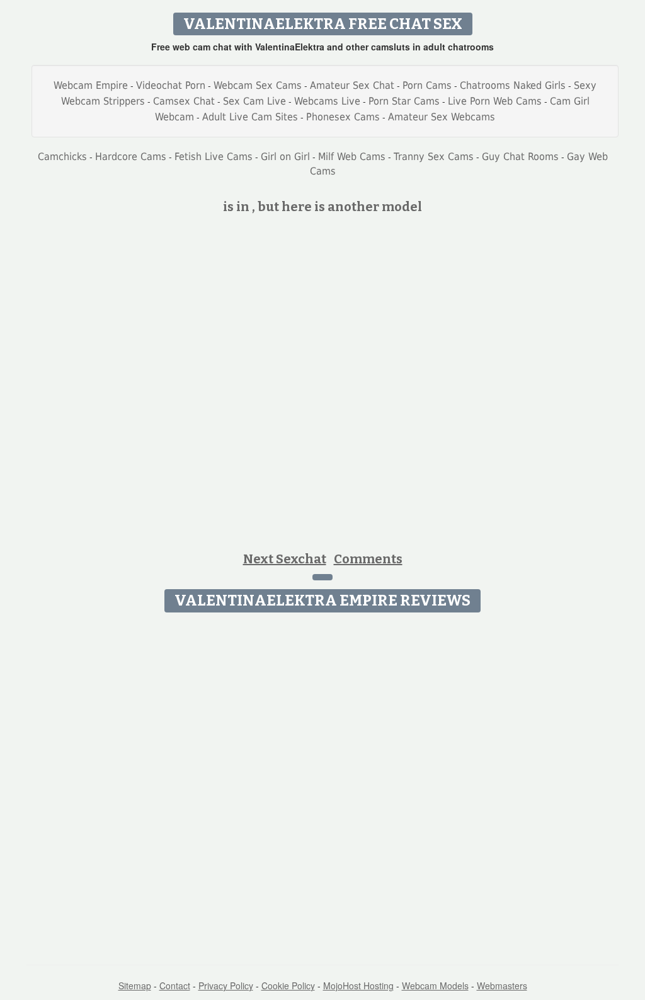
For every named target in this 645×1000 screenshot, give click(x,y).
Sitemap (134, 985)
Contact (174, 985)
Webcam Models (435, 985)
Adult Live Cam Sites (250, 117)
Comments (368, 558)
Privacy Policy (225, 985)
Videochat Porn (170, 85)
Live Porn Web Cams (495, 101)
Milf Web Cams (351, 157)
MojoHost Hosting (358, 985)
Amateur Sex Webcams (441, 117)
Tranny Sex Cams (434, 157)
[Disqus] (322, 776)
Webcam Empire (91, 85)
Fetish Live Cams (213, 157)
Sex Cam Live (254, 101)
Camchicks (62, 157)
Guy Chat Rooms (520, 157)
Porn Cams (427, 85)
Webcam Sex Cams (258, 85)
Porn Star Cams (404, 101)
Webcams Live (327, 101)
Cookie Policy (288, 985)
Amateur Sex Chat (352, 85)
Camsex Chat (184, 101)
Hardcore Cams (130, 157)
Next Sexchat (284, 558)
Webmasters (502, 985)
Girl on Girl (285, 157)
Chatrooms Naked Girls (513, 85)
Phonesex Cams (343, 117)
